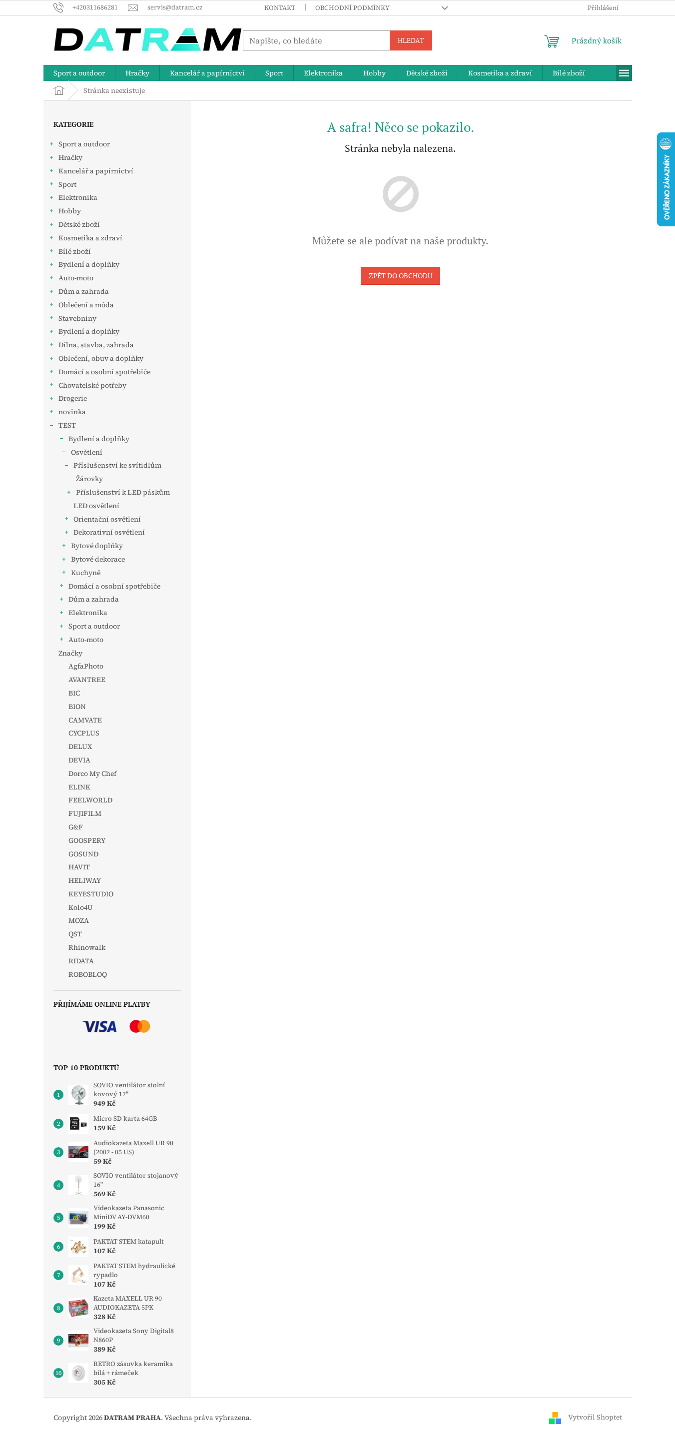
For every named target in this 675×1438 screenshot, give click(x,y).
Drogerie (72, 398)
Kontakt (279, 7)
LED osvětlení (96, 506)
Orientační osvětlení (107, 519)
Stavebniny (77, 318)
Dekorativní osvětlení (109, 532)
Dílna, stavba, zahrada (96, 345)
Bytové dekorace (98, 559)
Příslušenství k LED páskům (123, 492)
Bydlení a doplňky (88, 264)
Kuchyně (85, 573)
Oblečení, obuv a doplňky (100, 358)
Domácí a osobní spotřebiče (104, 372)
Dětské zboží (79, 224)
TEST (67, 425)
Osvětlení (86, 452)
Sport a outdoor (84, 144)
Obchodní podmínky (352, 7)
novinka (72, 412)
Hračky (70, 157)
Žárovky (89, 479)
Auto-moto (75, 278)
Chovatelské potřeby (92, 385)
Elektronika (77, 197)
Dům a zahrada (83, 291)
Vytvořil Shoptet (595, 1417)
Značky (70, 653)
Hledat (411, 40)
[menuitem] (79, 73)
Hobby (69, 211)
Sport (67, 184)
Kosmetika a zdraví (90, 238)
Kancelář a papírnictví (95, 171)
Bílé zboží (74, 251)
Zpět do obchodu (400, 275)
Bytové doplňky (97, 546)
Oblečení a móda (86, 305)
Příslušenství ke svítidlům (117, 465)
